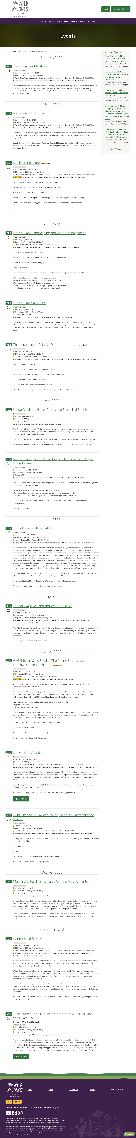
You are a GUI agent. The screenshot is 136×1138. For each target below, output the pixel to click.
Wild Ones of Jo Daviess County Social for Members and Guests (53, 817)
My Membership (121, 9)
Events (58, 21)
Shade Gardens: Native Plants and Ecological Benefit (50, 409)
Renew (17, 1102)
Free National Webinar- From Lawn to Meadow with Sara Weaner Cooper (116, 58)
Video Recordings (78, 21)
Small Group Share (26, 163)
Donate (66, 21)
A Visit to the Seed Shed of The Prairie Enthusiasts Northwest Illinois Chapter (49, 662)
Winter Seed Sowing (27, 938)
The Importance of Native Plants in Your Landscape (50, 344)
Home (41, 21)
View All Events (116, 149)
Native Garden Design (29, 113)
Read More (21, 799)
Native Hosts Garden (28, 752)
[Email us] (8, 1114)
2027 (46, 51)
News (51, 1090)
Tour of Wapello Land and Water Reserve (42, 606)
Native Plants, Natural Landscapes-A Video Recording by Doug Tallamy (53, 461)
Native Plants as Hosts (29, 303)
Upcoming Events (57, 51)
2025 (36, 51)
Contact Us (49, 21)
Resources (92, 21)
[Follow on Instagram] (20, 1114)
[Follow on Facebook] (14, 1114)
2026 (41, 51)
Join (106, 9)
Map (92, 78)
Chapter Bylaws (117, 1089)
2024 (31, 51)
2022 (20, 51)
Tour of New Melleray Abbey (33, 528)
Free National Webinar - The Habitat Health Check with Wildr (116, 92)
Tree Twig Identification (30, 66)
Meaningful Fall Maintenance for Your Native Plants (50, 881)
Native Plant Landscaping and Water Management (49, 233)
